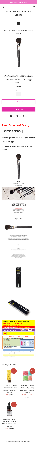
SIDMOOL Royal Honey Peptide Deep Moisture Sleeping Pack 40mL (9, 387)
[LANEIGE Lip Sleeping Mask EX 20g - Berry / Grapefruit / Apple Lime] (27, 375)
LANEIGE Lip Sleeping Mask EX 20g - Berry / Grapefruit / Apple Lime (27, 387)
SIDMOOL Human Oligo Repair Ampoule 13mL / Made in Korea (9, 421)
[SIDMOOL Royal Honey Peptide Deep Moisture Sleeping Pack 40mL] (9, 375)
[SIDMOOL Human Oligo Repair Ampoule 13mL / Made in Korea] (9, 409)
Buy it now (18, 109)
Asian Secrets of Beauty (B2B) (18, 13)
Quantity (18, 90)
